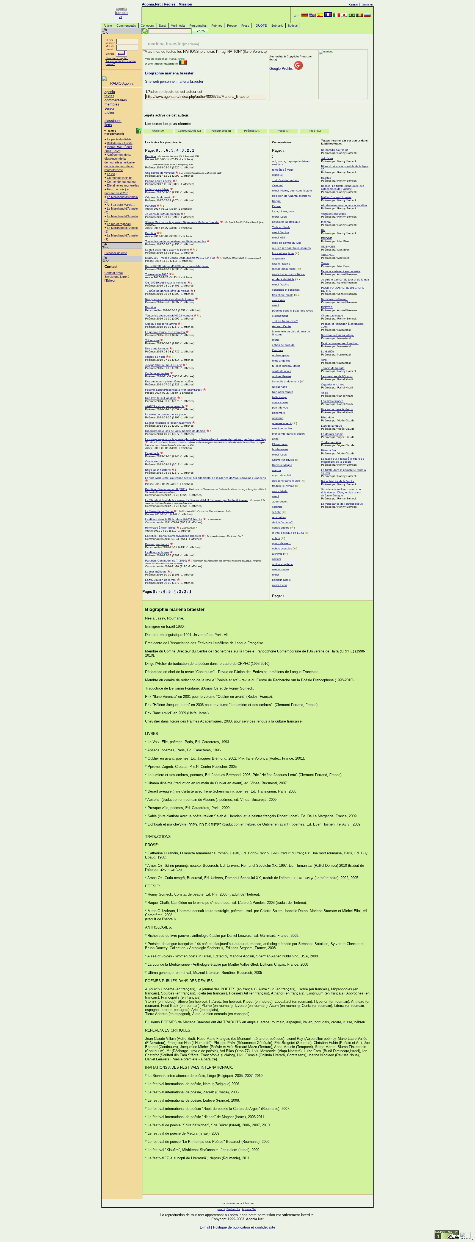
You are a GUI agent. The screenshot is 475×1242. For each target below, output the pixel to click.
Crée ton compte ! (117, 58)
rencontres (279, 517)
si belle (276, 511)
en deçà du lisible (283, 279)
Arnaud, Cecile (281, 326)
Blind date (327, 417)
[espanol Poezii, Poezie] (320, 15)
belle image (279, 397)
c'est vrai (277, 185)
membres (111, 104)
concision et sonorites (286, 289)
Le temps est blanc (157, 189)
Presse (232, 25)
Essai (162, 25)
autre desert (280, 501)
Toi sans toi (152, 340)
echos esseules (282, 548)
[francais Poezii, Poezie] (328, 15)
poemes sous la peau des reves (292, 310)
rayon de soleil (281, 475)
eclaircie (277, 506)
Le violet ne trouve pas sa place (165, 414)
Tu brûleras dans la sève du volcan (167, 290)
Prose (245, 25)
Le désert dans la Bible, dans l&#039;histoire (173, 519)
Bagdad (326, 177)
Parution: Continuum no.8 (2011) (166, 489)
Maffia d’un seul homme (336, 197)
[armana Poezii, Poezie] (297, 15)
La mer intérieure (156, 571)
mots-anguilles (281, 360)
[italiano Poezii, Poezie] (336, 15)
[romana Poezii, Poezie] (359, 15)
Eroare (276, 206)
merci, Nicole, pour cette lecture (292, 190)
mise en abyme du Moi (286, 242)
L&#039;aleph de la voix (160, 579)
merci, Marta (280, 491)
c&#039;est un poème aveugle (164, 406)
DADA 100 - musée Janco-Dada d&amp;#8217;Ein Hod (180, 257)
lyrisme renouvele (283, 459)
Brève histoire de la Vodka (337, 481)
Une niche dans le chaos (337, 409)
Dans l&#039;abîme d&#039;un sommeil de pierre (177, 266)
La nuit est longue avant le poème (167, 249)
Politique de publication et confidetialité (244, 1227)
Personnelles (198, 25)
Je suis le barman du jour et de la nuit (345, 279)
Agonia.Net (151, 4)
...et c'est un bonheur (285, 180)
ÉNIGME (326, 238)
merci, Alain (279, 237)
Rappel (276, 200)
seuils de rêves (281, 371)
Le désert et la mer (157, 552)
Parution (150, 156)
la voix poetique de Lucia (288, 532)
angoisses (278, 258)
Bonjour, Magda (282, 464)
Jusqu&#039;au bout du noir (163, 364)
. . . (147, 164)
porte (275, 438)
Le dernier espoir (332, 433)
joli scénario (279, 386)
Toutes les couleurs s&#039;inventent (169, 315)
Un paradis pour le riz (334, 149)
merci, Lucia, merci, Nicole (288, 274)
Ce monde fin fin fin (119, 177)
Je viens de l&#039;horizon (162, 213)
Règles (169, 4)
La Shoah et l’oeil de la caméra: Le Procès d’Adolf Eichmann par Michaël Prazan (196, 500)
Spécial (292, 25)
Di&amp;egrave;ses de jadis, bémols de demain (175, 430)
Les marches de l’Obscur (336, 376)
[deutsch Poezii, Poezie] (304, 15)
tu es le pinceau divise (286, 365)
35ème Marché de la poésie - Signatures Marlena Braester (182, 222)
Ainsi (324, 359)
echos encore (280, 527)
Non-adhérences (282, 391)
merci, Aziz (278, 300)
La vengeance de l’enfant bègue (342, 503)
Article (108, 25)
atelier (109, 112)
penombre (278, 412)
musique (277, 174)
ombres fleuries (281, 376)
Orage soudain (154, 461)
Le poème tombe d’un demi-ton (165, 332)
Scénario (277, 25)
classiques (112, 121)
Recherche (233, 1209)
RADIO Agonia (121, 83)
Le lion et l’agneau (119, 224)
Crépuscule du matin (158, 197)
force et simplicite (283, 253)
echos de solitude (283, 344)
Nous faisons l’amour (334, 299)
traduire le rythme (283, 485)
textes (109, 96)
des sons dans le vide (286, 480)
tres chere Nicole (282, 294)
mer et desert (280, 569)
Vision (325, 263)
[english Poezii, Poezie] (312, 15)
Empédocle (152, 453)
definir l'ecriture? (282, 522)
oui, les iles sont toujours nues (291, 247)
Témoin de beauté (332, 367)
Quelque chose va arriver (161, 323)
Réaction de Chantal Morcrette (291, 195)
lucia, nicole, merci (283, 211)
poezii (221, 1209)
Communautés (126, 25)
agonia (109, 92)
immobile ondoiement (285, 381)
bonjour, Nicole (281, 579)
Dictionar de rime (115, 253)
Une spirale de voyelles (160, 172)
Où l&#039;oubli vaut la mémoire (166, 282)
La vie (111, 174)
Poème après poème (158, 180)
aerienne (277, 417)
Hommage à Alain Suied (160, 527)
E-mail (205, 1227)
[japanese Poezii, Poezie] (344, 15)
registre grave (280, 355)
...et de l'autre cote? (285, 321)
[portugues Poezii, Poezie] (352, 15)
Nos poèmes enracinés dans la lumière (169, 299)
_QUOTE (260, 25)
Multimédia (178, 25)
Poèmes (216, 25)
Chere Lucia (280, 444)
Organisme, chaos (332, 384)
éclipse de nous (155, 356)
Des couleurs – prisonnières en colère (169, 381)
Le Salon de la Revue (159, 511)
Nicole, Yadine (281, 263)
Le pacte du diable (119, 139)
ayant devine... (281, 543)
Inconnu (326, 221)
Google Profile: (281, 68)
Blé (323, 230)
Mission (185, 4)
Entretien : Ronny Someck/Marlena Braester (173, 535)
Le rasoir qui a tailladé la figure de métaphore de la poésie (342, 460)
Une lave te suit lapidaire (160, 397)
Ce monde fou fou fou (121, 181)
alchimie (277, 553)
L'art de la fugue (331, 425)
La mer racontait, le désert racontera (168, 422)
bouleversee (280, 449)
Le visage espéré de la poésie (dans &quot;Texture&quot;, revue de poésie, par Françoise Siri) (205, 439)
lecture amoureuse (284, 268)
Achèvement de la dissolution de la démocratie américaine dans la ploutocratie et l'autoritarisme (119, 162)
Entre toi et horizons (158, 469)
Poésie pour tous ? (157, 544)
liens (108, 125)
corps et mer (280, 402)
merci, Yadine (280, 232)
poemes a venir (282, 423)
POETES (327, 307)
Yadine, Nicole (281, 227)
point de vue (280, 407)
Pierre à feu (328, 450)
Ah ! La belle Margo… (121, 204)
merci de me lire (282, 428)
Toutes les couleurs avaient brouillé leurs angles (175, 241)
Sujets (109, 108)
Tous (312, 130)
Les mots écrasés (332, 400)
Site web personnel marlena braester (174, 81)
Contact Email (113, 272)
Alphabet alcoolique (333, 213)
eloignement (280, 315)
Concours (147, 25)
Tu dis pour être (331, 442)
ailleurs (276, 558)
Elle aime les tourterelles (123, 185)
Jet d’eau (327, 158)
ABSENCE (328, 254)
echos (276, 538)
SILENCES (328, 246)
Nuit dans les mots (157, 348)
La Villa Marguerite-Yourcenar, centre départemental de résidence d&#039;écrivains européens (205, 477)
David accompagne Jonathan (339, 343)
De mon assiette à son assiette (340, 271)
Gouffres (277, 350)
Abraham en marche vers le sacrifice (344, 205)
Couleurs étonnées (157, 373)
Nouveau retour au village (337, 335)
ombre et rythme (282, 564)
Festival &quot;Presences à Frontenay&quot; (173, 389)
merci (275, 305)
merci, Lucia (279, 216)
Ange (324, 392)
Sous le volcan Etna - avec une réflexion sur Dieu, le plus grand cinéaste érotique (341, 492)
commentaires (115, 100)
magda (276, 470)
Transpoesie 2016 (156, 274)
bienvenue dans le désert (288, 433)
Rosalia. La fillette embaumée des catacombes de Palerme (342, 187)
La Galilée (327, 351)
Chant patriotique (332, 315)
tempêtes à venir (282, 169)
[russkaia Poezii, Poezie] (367, 15)
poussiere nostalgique (286, 221)
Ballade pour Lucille (119, 143)
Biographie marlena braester (169, 73)
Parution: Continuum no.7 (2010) (166, 560)
